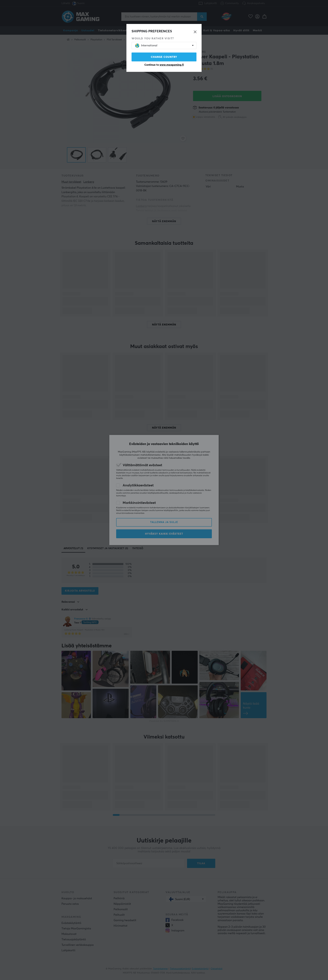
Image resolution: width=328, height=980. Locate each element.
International (149, 45)
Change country (164, 57)
